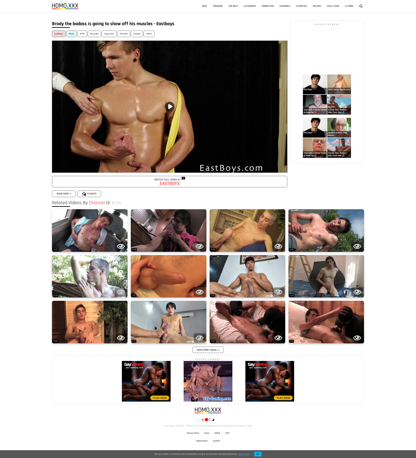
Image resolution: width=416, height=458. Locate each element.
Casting (136, 33)
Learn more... (244, 454)
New (204, 6)
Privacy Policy (193, 433)
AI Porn (349, 6)
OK (258, 454)
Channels (285, 6)
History (317, 6)
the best (233, 6)
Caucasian (109, 33)
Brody (71, 33)
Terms (207, 433)
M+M (82, 33)
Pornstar (124, 33)
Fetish (149, 33)
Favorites (301, 6)
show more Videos (207, 350)
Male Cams (333, 6)
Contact (216, 440)
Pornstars (268, 6)
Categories (250, 6)
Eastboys (59, 33)
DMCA (217, 433)
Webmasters (202, 440)
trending (218, 6)
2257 (227, 433)
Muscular (94, 33)
